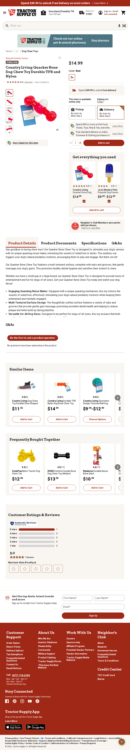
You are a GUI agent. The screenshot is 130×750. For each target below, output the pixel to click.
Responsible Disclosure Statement (21, 741)
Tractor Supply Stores (49, 661)
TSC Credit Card (106, 675)
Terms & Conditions (108, 660)
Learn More (100, 3)
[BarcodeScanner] (124, 26)
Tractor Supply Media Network (77, 658)
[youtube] (30, 701)
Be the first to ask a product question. (32, 337)
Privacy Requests (88, 743)
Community (44, 650)
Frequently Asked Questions (15, 659)
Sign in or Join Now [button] (90, 228)
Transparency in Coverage (94, 741)
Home (9, 51)
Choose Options (97, 419)
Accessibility (114, 738)
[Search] (7, 26)
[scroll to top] (122, 742)
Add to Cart (26, 419)
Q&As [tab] (117, 243)
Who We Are (44, 638)
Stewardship (44, 646)
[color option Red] (72, 77)
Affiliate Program (75, 646)
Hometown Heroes (107, 650)
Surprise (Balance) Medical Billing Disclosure (59, 741)
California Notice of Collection (64, 743)
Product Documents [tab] (58, 243)
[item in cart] (123, 13)
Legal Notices (100, 738)
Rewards (102, 647)
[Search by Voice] (119, 26)
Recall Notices (14, 668)
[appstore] (13, 727)
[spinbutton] (75, 143)
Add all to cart (96, 210)
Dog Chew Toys (30, 51)
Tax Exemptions (14, 654)
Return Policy (13, 647)
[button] (107, 3)
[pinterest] (14, 701)
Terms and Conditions (55, 738)
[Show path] (17, 51)
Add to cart (104, 143)
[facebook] (7, 701)
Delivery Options (15, 650)
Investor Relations (47, 642)
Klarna (101, 679)
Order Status (13, 643)
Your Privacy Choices (29, 738)
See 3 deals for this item (25, 143)
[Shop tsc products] (65, 40)
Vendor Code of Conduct (37, 743)
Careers (70, 638)
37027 (100, 102)
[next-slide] (9, 132)
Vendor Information (76, 653)
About (101, 643)
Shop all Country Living (17, 58)
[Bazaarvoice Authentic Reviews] (23, 523)
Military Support (46, 653)
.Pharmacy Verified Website (48, 666)
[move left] (12, 398)
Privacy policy (11, 738)
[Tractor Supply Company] (22, 12)
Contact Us (12, 664)
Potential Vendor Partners (80, 650)
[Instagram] (22, 701)
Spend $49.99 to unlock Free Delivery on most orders (55, 3)
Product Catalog (47, 657)
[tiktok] (37, 701)
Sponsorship (73, 642)
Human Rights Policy (14, 743)
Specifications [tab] (94, 243)
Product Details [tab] (22, 243)
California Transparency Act (79, 738)
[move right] (117, 398)
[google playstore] (35, 727)
